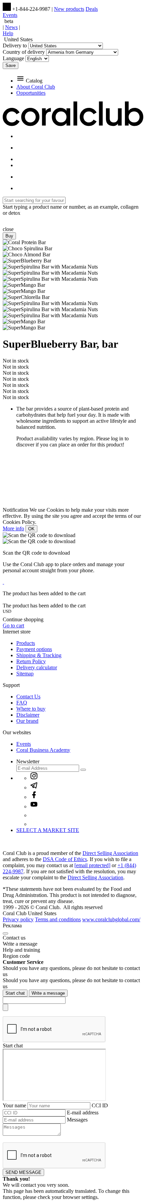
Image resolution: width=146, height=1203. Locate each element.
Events (10, 15)
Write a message (48, 993)
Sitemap (25, 673)
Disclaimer (27, 715)
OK (31, 528)
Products (25, 643)
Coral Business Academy (43, 750)
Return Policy (31, 661)
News (11, 27)
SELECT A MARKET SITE (47, 830)
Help (8, 33)
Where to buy (30, 709)
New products (69, 9)
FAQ (21, 702)
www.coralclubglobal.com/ (111, 919)
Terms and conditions (58, 919)
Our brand (27, 721)
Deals (92, 9)
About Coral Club (35, 87)
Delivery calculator (36, 667)
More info (13, 528)
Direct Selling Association (110, 853)
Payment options (34, 649)
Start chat (15, 993)
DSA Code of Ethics (65, 859)
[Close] (5, 933)
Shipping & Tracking (38, 655)
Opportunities (30, 93)
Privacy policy (18, 919)
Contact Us (28, 696)
